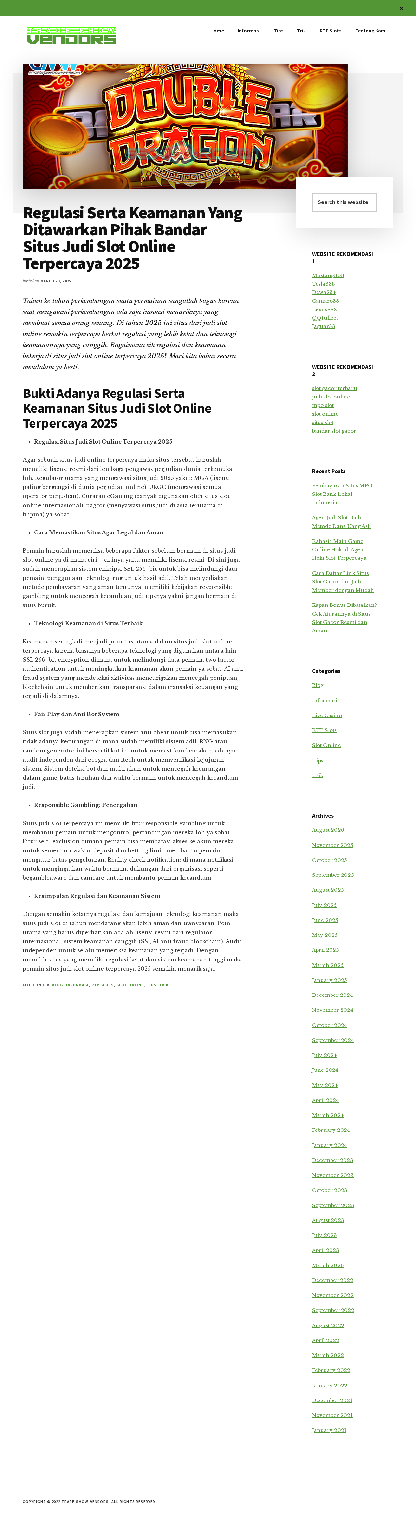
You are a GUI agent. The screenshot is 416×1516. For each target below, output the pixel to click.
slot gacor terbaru (334, 388)
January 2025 (329, 980)
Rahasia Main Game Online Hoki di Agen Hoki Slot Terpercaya (339, 549)
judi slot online (331, 397)
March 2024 (328, 1115)
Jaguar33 (323, 326)
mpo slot (323, 405)
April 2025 (325, 950)
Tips (151, 985)
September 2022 (333, 1310)
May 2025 (325, 935)
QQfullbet (325, 318)
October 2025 (329, 860)
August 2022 (328, 1325)
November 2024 (332, 1010)
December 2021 (332, 1400)
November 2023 (333, 1175)
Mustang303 (328, 275)
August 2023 (328, 1220)
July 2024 (324, 1055)
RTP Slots (102, 985)
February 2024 (331, 1130)
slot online (325, 414)
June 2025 (325, 920)
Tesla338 (323, 284)
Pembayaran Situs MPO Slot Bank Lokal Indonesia (342, 494)
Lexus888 (324, 309)
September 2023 (333, 1205)
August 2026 (328, 830)
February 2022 (331, 1370)
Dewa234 (324, 292)
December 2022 (332, 1280)
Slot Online (130, 985)
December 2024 (332, 995)
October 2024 (329, 1025)
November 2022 (333, 1295)
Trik (164, 985)
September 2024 (333, 1040)
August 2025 (328, 890)
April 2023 (325, 1250)
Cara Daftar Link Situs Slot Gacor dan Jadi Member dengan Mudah (343, 581)
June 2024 (325, 1070)
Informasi (77, 985)
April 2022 (325, 1340)
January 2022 (329, 1385)
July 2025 (324, 905)
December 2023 (332, 1160)
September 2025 (333, 875)
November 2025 (332, 845)
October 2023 (329, 1190)
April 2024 (325, 1100)
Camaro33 (325, 301)
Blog (57, 985)
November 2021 (332, 1415)
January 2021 (329, 1430)
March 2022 (328, 1355)
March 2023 (328, 1265)
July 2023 (324, 1235)
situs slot (322, 422)
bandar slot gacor (334, 431)
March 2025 (328, 965)
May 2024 (325, 1085)
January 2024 (329, 1145)
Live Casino (327, 715)
